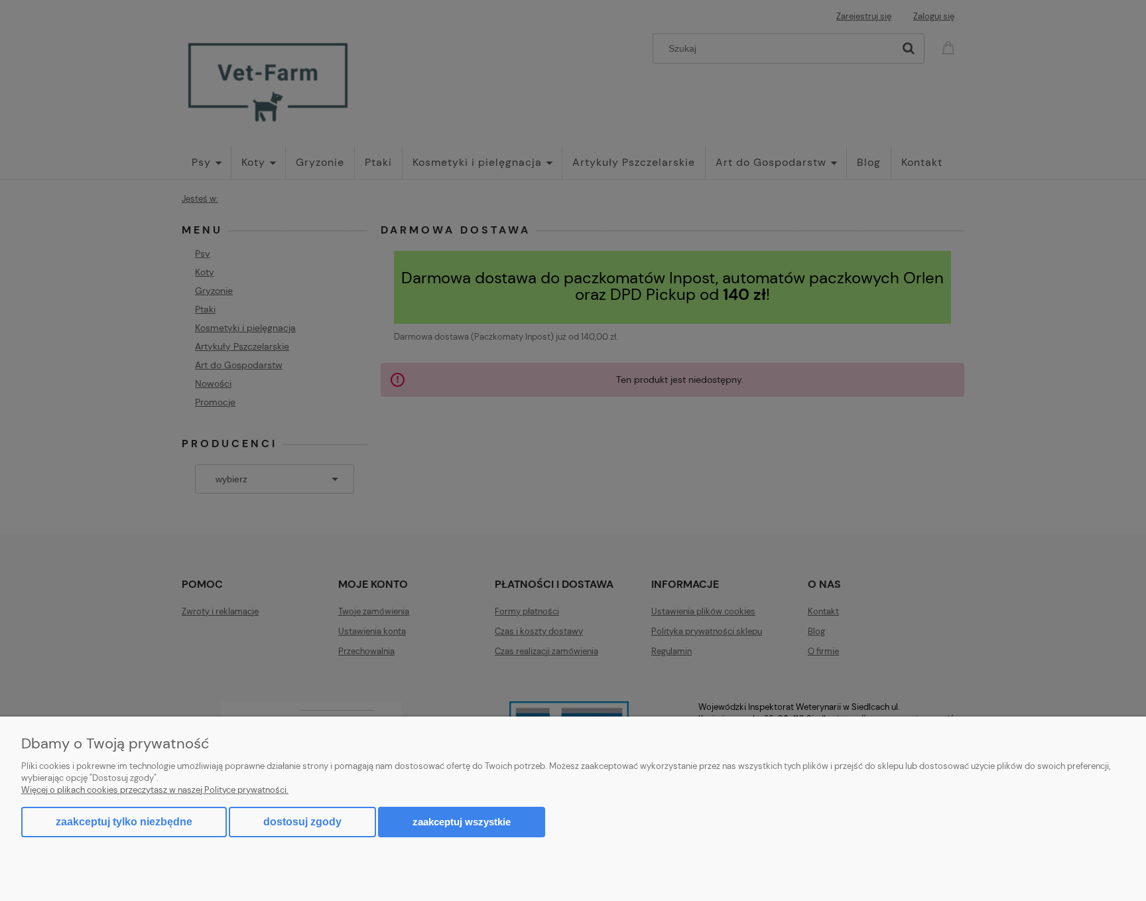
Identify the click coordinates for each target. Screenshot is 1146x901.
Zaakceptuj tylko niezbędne (124, 821)
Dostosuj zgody (302, 821)
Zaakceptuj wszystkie (462, 821)
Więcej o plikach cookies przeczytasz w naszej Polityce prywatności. (154, 790)
